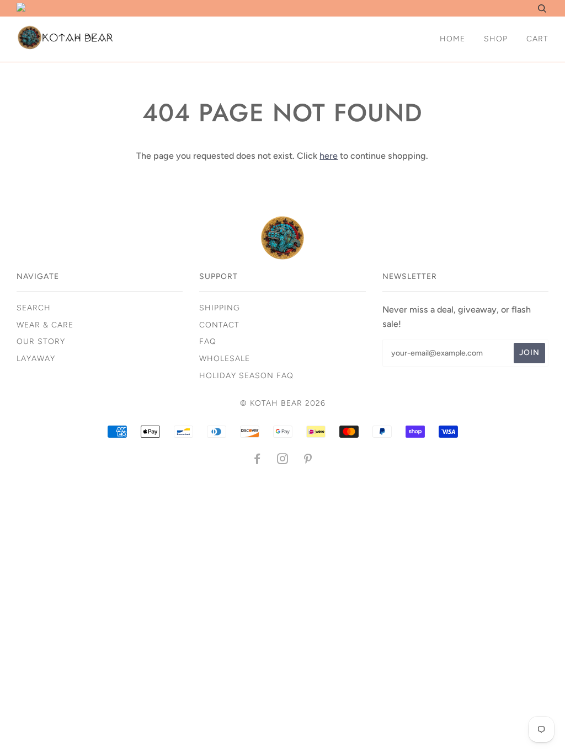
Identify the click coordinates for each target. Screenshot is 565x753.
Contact (219, 325)
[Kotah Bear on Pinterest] (308, 460)
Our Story (41, 341)
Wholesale (224, 358)
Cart (537, 39)
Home (452, 39)
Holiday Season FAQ (246, 375)
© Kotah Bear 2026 (283, 403)
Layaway (36, 358)
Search (34, 308)
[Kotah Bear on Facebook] (257, 460)
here (328, 155)
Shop (496, 39)
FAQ (207, 341)
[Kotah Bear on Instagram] (283, 460)
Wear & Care (45, 325)
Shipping (219, 308)
